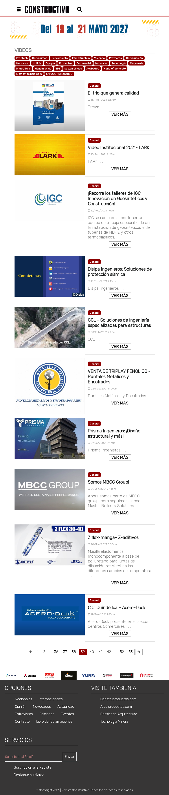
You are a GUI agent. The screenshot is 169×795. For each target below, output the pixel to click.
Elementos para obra (29, 73)
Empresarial (84, 63)
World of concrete (114, 68)
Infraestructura (81, 58)
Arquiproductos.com (116, 706)
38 (74, 652)
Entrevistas (24, 714)
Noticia (37, 63)
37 (65, 652)
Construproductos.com (118, 699)
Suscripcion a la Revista (32, 767)
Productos (65, 63)
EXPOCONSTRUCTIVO (59, 73)
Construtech (39, 58)
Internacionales (51, 699)
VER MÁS (120, 114)
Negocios (22, 63)
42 (109, 652)
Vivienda (99, 58)
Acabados (92, 68)
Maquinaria (136, 63)
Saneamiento (60, 58)
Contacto (22, 721)
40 (92, 652)
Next (159, 675)
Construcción (134, 58)
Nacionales (23, 699)
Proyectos (115, 58)
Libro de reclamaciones (54, 721)
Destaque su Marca (29, 775)
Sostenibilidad (73, 68)
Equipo (50, 63)
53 (131, 652)
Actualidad (65, 706)
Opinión (20, 706)
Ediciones (46, 714)
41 (100, 652)
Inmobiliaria (23, 68)
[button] (20, 9)
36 (56, 652)
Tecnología (119, 63)
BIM (57, 68)
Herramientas (43, 68)
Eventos (67, 714)
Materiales (101, 63)
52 (122, 652)
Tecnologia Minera (114, 721)
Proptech (22, 58)
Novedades (42, 706)
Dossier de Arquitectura (118, 714)
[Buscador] (79, 9)
